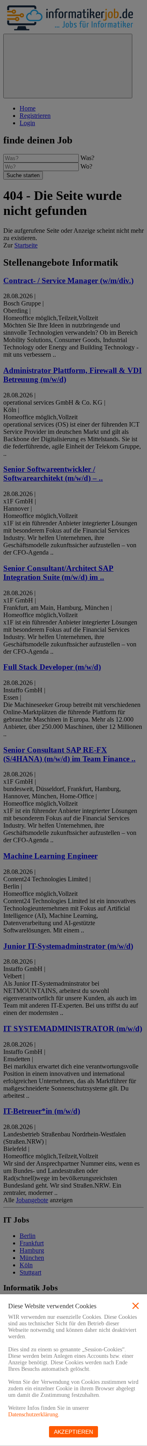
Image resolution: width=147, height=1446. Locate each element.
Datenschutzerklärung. (34, 1414)
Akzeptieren (73, 1432)
